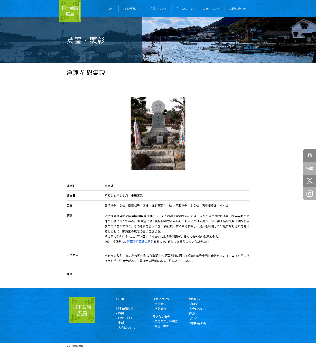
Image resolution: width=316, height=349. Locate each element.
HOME (110, 8)
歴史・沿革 (125, 318)
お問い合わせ (238, 8)
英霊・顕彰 (162, 326)
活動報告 (160, 308)
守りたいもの (185, 8)
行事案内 (160, 304)
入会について (211, 8)
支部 (121, 322)
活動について (158, 8)
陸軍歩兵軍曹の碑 (139, 241)
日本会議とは (132, 8)
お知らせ (195, 299)
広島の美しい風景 (166, 321)
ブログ (193, 303)
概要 (121, 313)
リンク (193, 318)
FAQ (192, 313)
